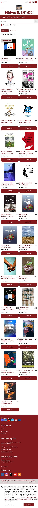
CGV (3, 429)
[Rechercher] (36, 21)
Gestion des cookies (6, 449)
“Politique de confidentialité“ (24, 499)
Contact (26, 2)
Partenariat (5, 431)
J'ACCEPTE (28, 505)
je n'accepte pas (9, 505)
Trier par (3, 34)
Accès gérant (32, 482)
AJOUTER (9, 66)
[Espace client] (30, 2)
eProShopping (4, 482)
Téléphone (5, 466)
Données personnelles (6, 452)
